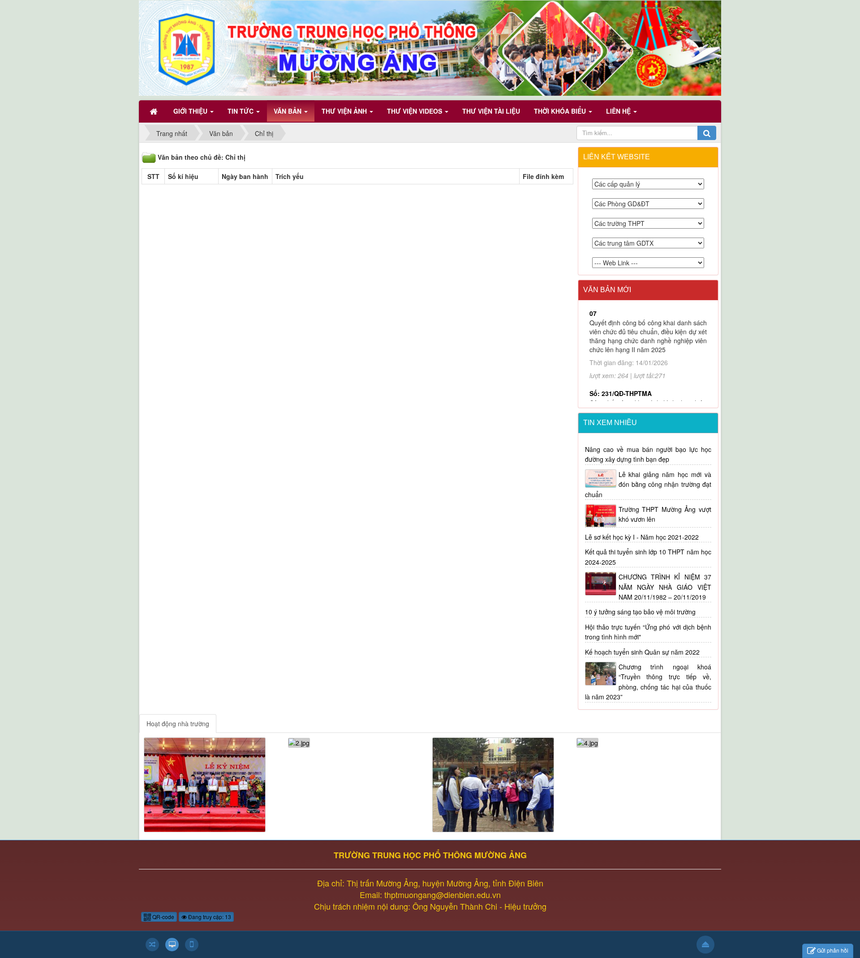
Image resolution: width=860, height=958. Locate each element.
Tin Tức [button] (241, 110)
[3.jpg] (493, 783)
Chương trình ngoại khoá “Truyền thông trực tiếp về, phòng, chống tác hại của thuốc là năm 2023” (648, 681)
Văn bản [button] (288, 110)
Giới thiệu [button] (191, 110)
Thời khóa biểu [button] (561, 110)
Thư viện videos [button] (415, 110)
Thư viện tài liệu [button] (491, 110)
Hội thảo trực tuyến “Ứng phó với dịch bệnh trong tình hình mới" (648, 631)
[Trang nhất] (154, 111)
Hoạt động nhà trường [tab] (177, 723)
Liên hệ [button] (619, 110)
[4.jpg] (587, 741)
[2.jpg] (299, 741)
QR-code (162, 916)
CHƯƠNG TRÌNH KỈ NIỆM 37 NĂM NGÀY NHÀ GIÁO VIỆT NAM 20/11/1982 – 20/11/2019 (665, 586)
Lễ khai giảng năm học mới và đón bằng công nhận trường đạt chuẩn (648, 484)
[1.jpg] (205, 783)
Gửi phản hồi (832, 950)
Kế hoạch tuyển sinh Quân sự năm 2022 (642, 651)
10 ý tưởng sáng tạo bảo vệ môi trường (640, 611)
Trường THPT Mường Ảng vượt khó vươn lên (665, 514)
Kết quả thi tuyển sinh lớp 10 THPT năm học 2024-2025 (648, 556)
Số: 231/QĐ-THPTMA (620, 344)
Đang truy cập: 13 (209, 916)
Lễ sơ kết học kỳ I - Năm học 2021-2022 (642, 536)
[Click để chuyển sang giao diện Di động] (191, 944)
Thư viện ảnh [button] (345, 110)
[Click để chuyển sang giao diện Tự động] (152, 944)
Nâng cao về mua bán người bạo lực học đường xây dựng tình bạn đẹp (648, 454)
